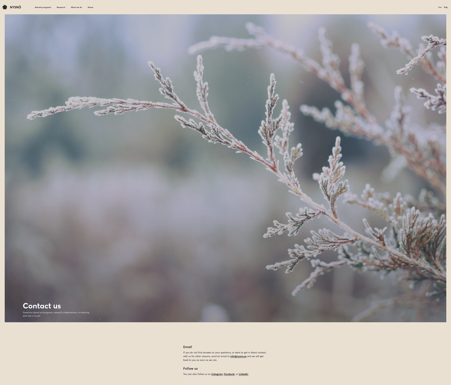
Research (61, 7)
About (90, 7)
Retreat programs (43, 7)
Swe (440, 7)
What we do (76, 7)
